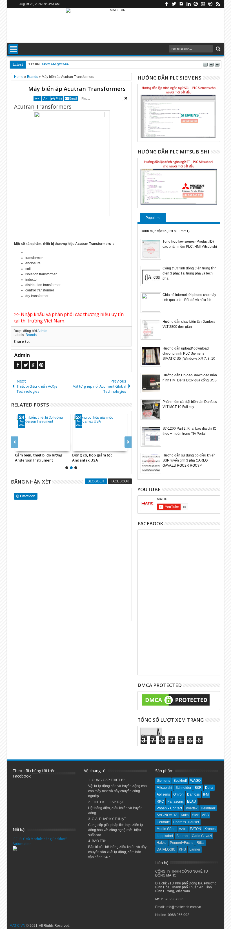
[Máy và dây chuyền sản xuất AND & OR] (72, 432)
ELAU (191, 801)
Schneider (183, 788)
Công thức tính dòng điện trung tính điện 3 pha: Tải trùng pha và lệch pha (190, 273)
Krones (210, 829)
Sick (195, 815)
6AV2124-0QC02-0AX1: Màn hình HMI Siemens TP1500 (79, 64)
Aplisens (163, 794)
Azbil (182, 829)
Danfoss (193, 794)
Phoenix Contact (169, 808)
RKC (160, 801)
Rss (217, 4)
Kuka (185, 815)
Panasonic (175, 801)
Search (218, 49)
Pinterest (195, 4)
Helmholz (208, 808)
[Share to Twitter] (55, 446)
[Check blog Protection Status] (176, 706)
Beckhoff (180, 781)
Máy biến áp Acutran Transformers (77, 89)
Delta (209, 788)
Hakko (161, 843)
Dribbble (210, 4)
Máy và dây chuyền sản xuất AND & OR (69, 458)
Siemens (163, 781)
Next (14, 442)
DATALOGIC (166, 849)
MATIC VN (17, 926)
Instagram (181, 4)
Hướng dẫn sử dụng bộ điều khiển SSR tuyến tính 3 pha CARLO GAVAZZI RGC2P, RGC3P (189, 460)
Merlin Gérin (166, 829)
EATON (195, 829)
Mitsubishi (164, 788)
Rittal (201, 843)
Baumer (182, 836)
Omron (178, 794)
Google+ (33, 365)
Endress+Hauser (186, 822)
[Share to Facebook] (49, 446)
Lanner (194, 849)
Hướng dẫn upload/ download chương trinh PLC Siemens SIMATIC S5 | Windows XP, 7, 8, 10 (189, 353)
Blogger (96, 481)
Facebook (166, 4)
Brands (31, 335)
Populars (152, 218)
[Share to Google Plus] (61, 446)
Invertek (191, 808)
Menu (13, 49)
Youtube (203, 4)
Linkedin (188, 4)
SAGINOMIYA (167, 815)
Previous (128, 442)
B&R (198, 788)
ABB (205, 815)
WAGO (195, 781)
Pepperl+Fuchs (181, 843)
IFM (206, 794)
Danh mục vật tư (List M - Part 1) (165, 231)
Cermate (163, 822)
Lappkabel (165, 836)
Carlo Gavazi (202, 836)
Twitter (173, 4)
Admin (42, 331)
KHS (182, 849)
